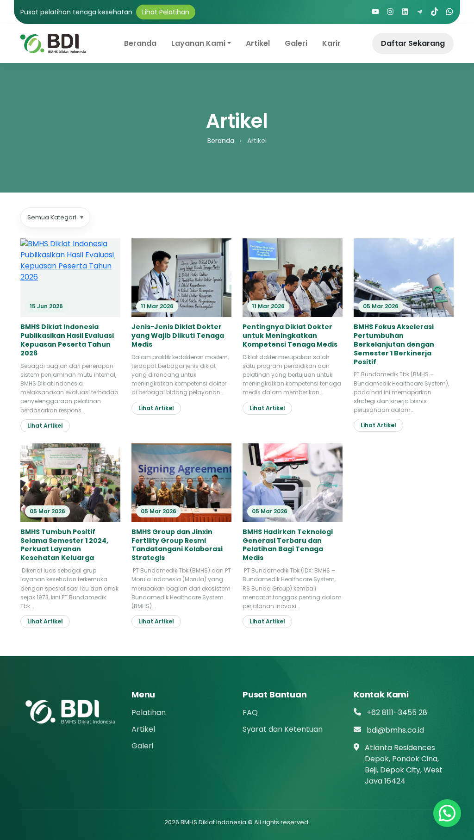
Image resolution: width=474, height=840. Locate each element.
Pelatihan (148, 712)
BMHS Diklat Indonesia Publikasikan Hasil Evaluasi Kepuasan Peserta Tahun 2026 (67, 340)
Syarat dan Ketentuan (283, 729)
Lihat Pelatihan (165, 12)
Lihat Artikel (45, 425)
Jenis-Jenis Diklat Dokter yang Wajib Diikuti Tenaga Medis (177, 335)
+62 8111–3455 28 (397, 712)
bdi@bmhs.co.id (395, 730)
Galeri (296, 43)
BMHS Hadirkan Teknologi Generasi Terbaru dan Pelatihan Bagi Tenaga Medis (288, 545)
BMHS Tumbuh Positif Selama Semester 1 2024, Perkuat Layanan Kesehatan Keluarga (64, 545)
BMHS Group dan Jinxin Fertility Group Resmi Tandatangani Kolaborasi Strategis (177, 545)
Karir (331, 43)
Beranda (140, 43)
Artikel (258, 43)
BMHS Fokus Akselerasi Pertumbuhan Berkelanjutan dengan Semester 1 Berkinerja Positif (394, 344)
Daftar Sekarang (413, 43)
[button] (447, 813)
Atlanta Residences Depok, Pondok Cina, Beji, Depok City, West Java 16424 (404, 764)
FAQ (250, 712)
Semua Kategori (55, 217)
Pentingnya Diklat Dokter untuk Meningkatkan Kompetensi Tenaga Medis (290, 335)
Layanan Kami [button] (198, 43)
